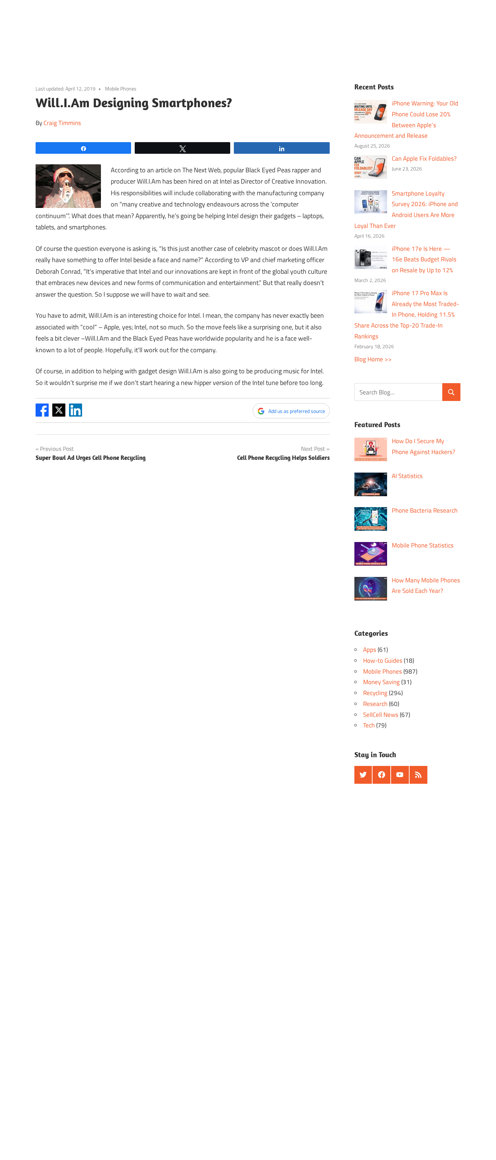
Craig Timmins (62, 123)
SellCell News (380, 714)
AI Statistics (407, 476)
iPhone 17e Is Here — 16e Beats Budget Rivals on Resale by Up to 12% (424, 259)
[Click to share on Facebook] (42, 414)
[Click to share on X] (58, 414)
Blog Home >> (373, 359)
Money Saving (381, 682)
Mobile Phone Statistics (423, 545)
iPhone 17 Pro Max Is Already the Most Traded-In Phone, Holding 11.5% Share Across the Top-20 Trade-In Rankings (406, 314)
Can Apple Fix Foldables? (424, 158)
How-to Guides (382, 660)
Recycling (375, 693)
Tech (369, 725)
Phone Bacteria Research (425, 510)
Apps (369, 649)
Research (375, 704)
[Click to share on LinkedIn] (75, 414)
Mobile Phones (121, 88)
